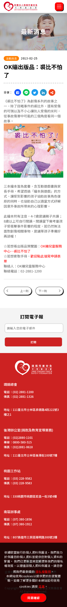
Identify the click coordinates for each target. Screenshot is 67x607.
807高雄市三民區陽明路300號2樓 (35, 537)
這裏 (42, 586)
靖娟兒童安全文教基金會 (20, 6)
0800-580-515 (22, 442)
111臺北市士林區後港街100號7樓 (35, 455)
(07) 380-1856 (22, 519)
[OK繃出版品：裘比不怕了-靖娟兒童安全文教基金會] (17, 92)
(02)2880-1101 (23, 437)
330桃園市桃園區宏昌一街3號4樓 (35, 496)
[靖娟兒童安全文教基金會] (33, 367)
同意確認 (33, 598)
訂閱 (33, 342)
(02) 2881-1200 (23, 392)
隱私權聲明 (43, 571)
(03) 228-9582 (22, 478)
